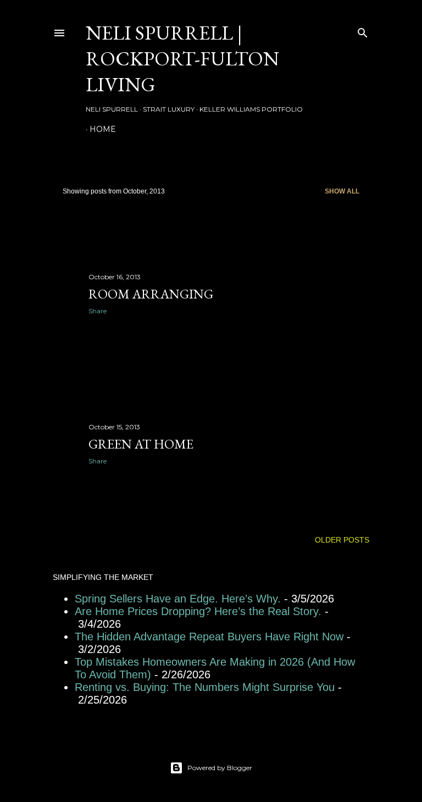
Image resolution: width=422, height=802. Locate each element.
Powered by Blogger (219, 768)
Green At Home (140, 443)
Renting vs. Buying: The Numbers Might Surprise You (205, 687)
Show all (342, 191)
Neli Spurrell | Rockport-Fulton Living (182, 58)
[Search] (362, 30)
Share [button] (97, 311)
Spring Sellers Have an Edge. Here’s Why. (178, 599)
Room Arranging (150, 293)
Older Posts (342, 539)
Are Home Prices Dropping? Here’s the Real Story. (198, 611)
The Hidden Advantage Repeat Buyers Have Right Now (209, 636)
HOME (103, 129)
